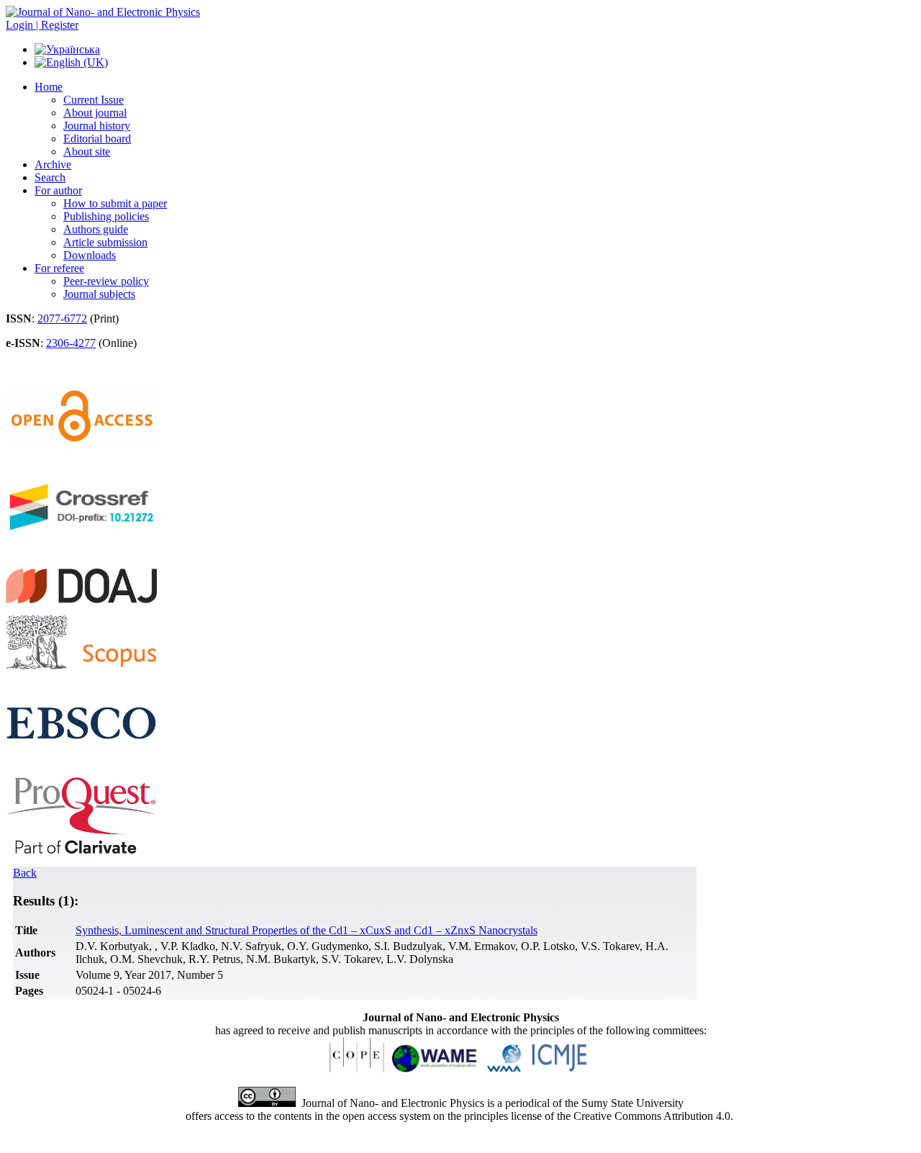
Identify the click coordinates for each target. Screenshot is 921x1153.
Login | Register (42, 25)
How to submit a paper (115, 203)
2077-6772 (62, 318)
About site (86, 151)
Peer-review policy (106, 281)
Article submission (105, 242)
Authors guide (95, 229)
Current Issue (93, 100)
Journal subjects (99, 294)
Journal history (96, 125)
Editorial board (97, 138)
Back (25, 873)
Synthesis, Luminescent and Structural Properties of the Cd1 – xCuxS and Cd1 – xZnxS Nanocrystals (306, 930)
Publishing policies (106, 216)
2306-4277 (71, 343)
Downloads (89, 255)
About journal (95, 113)
